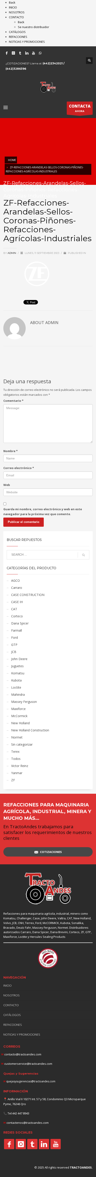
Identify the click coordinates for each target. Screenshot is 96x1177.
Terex (15, 751)
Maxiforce (18, 709)
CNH (21, 923)
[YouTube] (33, 53)
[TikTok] (20, 53)
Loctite (16, 687)
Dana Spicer (20, 623)
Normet (17, 737)
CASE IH (17, 602)
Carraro (16, 587)
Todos (16, 759)
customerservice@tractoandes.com (28, 1064)
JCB (13, 652)
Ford (14, 637)
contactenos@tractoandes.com (27, 1123)
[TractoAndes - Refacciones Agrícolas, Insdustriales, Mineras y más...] (48, 888)
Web (6, 485)
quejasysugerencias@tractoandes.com (30, 1081)
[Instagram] (13, 53)
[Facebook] (6, 53)
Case (36, 918)
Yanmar (16, 773)
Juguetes (17, 666)
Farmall (16, 630)
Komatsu (17, 673)
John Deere (19, 659)
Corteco (17, 616)
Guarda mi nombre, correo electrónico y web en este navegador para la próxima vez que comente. (42, 511)
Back (12, 2)
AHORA (79, 108)
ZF (13, 780)
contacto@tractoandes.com (21, 1054)
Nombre (10, 451)
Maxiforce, (10, 937)
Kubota (16, 680)
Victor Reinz (19, 766)
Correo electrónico (18, 468)
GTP (14, 645)
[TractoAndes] (9, 1144)
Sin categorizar (22, 744)
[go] (83, 555)
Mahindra (18, 694)
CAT (14, 609)
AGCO (15, 580)
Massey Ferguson (24, 702)
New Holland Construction (30, 730)
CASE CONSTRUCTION (27, 595)
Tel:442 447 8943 (18, 1113)
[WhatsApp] (40, 53)
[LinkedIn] (26, 53)
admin (12, 253)
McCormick (19, 716)
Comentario (13, 401)
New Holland (20, 723)
